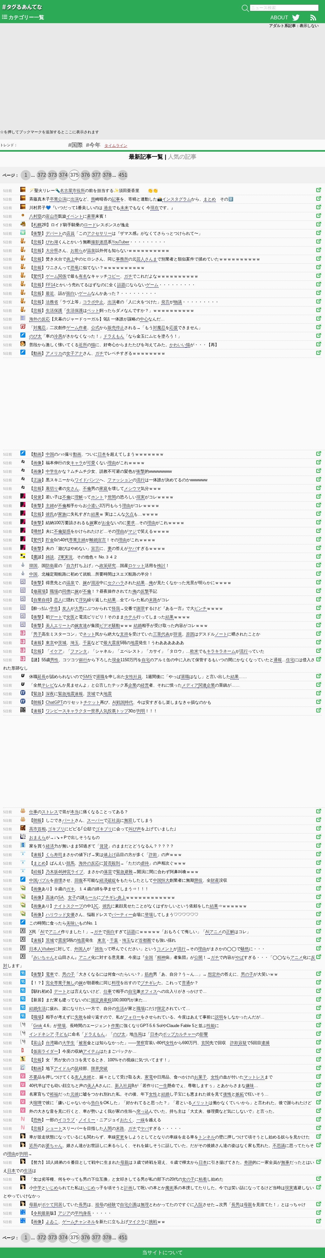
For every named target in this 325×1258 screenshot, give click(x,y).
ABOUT (279, 17)
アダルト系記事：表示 (294, 25)
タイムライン (115, 145)
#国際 (75, 145)
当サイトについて (162, 1252)
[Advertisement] (162, 78)
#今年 (93, 145)
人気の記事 (182, 157)
